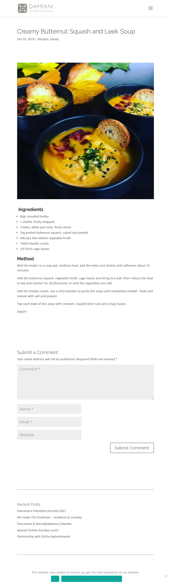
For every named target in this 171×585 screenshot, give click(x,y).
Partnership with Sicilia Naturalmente (43, 536)
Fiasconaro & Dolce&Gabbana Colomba (44, 524)
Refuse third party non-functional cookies (91, 578)
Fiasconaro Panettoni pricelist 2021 (41, 511)
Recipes (43, 39)
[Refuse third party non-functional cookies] (166, 576)
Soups (54, 39)
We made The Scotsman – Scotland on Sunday (49, 517)
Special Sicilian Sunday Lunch (38, 530)
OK (55, 578)
